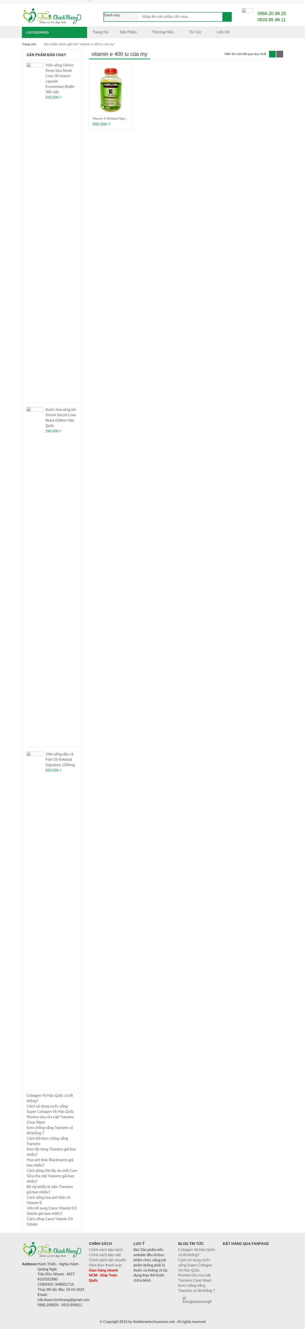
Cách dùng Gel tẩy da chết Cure (52, 1171)
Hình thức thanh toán (105, 1265)
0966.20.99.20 (271, 13)
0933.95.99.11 (271, 19)
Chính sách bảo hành (106, 1250)
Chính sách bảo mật (105, 1255)
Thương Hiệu (163, 32)
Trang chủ (101, 32)
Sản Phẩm (128, 32)
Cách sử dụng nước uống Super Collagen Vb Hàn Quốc (195, 1265)
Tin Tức (195, 32)
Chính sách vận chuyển (107, 1260)
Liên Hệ (223, 32)
